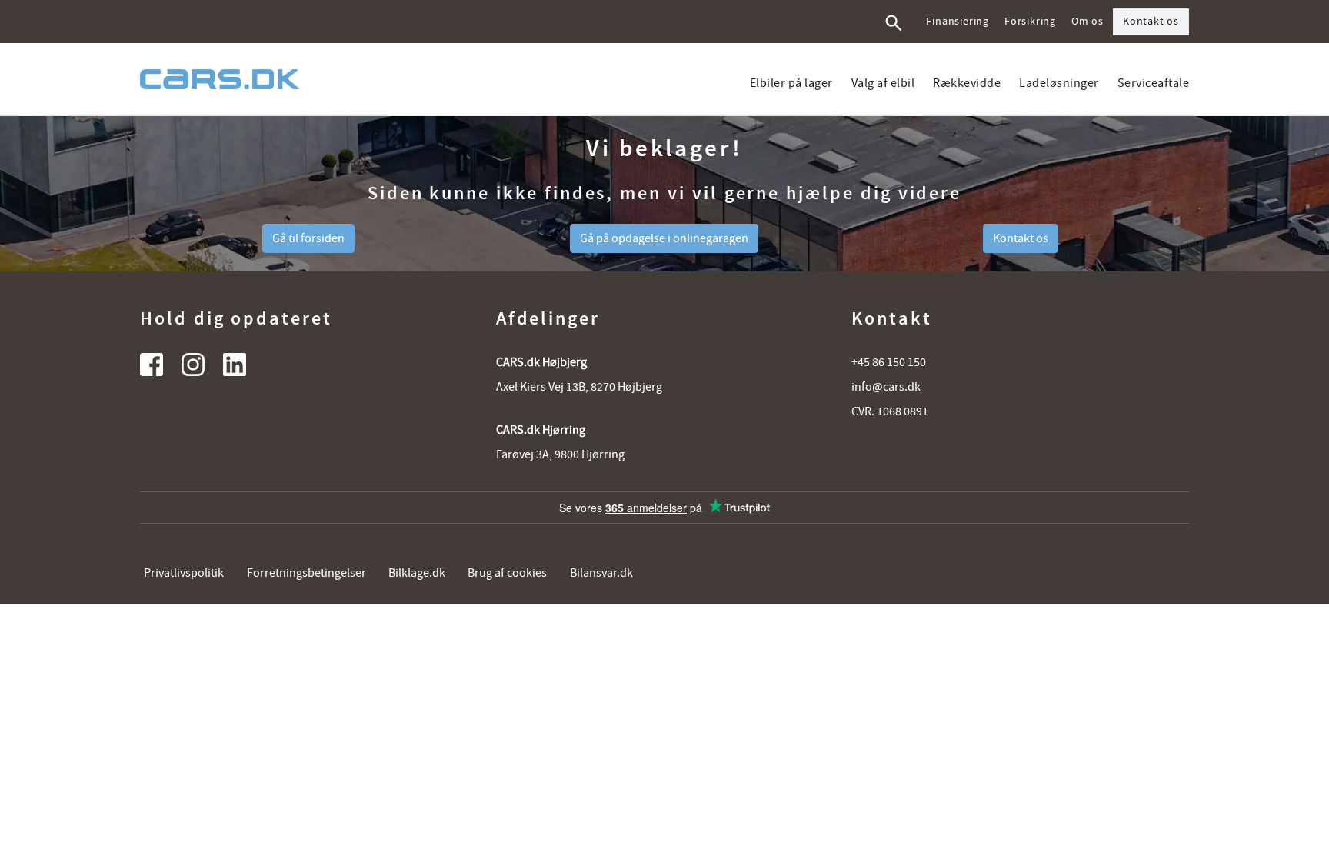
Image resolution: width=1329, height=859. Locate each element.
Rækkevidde (967, 83)
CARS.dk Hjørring (540, 430)
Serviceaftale (1153, 83)
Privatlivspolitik (184, 573)
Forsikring (1030, 21)
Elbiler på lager (791, 83)
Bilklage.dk (416, 573)
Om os (1087, 21)
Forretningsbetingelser (306, 573)
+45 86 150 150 (888, 362)
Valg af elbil (883, 83)
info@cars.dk (886, 387)
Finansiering (957, 21)
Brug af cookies (507, 573)
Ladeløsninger (1059, 83)
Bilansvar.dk (601, 573)
